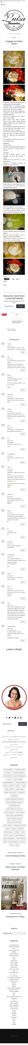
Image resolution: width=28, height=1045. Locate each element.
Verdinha (9, 409)
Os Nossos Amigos (14, 991)
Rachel (9, 375)
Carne (23, 786)
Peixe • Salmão (14, 1008)
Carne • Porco (19, 789)
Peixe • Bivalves (14, 1003)
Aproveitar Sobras (21, 782)
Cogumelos (14, 795)
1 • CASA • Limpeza (17, 779)
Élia (8, 438)
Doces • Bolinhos (9, 812)
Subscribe (20, 306)
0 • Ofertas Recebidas (18, 772)
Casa (14, 970)
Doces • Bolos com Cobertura (14, 815)
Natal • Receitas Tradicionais (14, 988)
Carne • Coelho (14, 965)
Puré (5, 842)
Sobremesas (14, 1017)
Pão (14, 994)
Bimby (17, 786)
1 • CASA (9, 779)
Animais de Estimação (14, 946)
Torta (14, 1022)
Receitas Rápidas (13, 842)
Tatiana (9, 510)
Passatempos (14, 998)
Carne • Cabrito (14, 964)
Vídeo (17, 845)
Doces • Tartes (7, 825)
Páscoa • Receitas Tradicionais (14, 996)
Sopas (11, 845)
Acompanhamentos (8, 782)
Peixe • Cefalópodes (9, 838)
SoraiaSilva (10, 494)
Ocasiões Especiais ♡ (14, 989)
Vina (8, 603)
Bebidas (14, 951)
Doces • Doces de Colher (10, 312)
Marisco (21, 828)
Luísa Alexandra (11, 454)
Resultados (14, 1013)
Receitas (14, 1012)
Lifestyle (14, 982)
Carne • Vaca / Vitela (14, 969)
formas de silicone (18, 207)
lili (7, 529)
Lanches (14, 828)
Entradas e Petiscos (19, 825)
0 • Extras (7, 772)
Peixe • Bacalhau (19, 835)
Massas (17, 832)
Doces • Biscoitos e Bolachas (14, 809)
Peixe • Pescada (21, 838)
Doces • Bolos (20, 812)
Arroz (5, 786)
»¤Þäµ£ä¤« (10, 394)
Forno (7, 828)
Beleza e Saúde (14, 953)
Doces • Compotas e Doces (14, 818)
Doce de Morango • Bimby (15, 856)
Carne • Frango (9, 789)
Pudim (14, 37)
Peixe (11, 835)
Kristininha (9, 541)
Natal (23, 832)
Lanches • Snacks (14, 981)
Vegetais (14, 1024)
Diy (14, 974)
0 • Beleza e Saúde (20, 769)
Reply (22, 352)
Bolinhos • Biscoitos (14, 955)
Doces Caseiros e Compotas (15, 852)
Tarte (14, 1020)
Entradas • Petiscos (15, 863)
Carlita (8, 467)
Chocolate (21, 792)
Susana (9, 573)
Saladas (23, 842)
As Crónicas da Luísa (15, 913)
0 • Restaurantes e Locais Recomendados (14, 776)
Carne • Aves (14, 960)
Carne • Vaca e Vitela (10, 792)
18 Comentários (18, 312)
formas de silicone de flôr (13, 131)
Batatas (12, 786)
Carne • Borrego (14, 962)
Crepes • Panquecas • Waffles (14, 802)
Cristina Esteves (11, 554)
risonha (9, 344)
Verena (9, 586)
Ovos (6, 835)
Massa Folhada (8, 832)
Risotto (14, 1015)
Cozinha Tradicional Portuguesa (14, 799)
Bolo (14, 957)
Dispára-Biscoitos (14, 805)
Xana (8, 425)
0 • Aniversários (8, 769)
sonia (8, 357)
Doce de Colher (14, 976)
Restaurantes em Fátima (15, 917)
